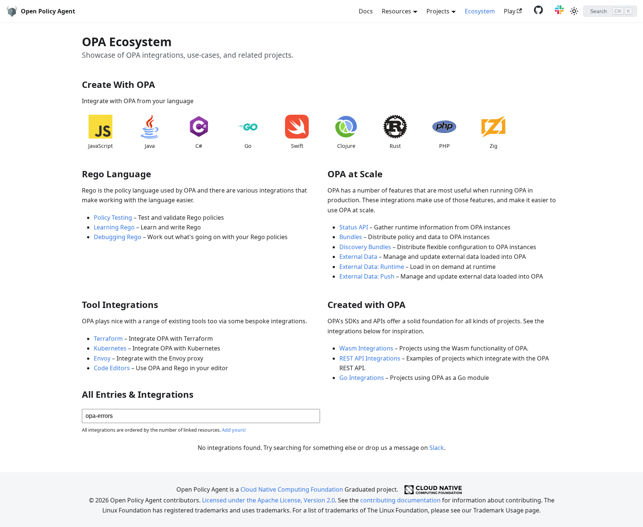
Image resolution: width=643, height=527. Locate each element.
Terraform (108, 338)
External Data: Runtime (371, 267)
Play (509, 11)
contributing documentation (400, 500)
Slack (436, 448)
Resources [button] (396, 11)
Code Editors (112, 368)
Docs (366, 11)
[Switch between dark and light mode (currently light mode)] (574, 11)
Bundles (350, 237)
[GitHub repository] (537, 12)
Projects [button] (438, 11)
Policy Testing (113, 217)
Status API (353, 227)
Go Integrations (361, 378)
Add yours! (234, 429)
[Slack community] (558, 12)
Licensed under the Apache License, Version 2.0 (268, 500)
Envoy (102, 358)
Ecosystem (480, 11)
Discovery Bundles (365, 247)
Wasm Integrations (366, 348)
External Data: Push (366, 276)
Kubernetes (110, 348)
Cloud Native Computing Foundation (291, 489)
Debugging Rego (117, 237)
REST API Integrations (369, 358)
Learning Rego (114, 227)
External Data (358, 257)
